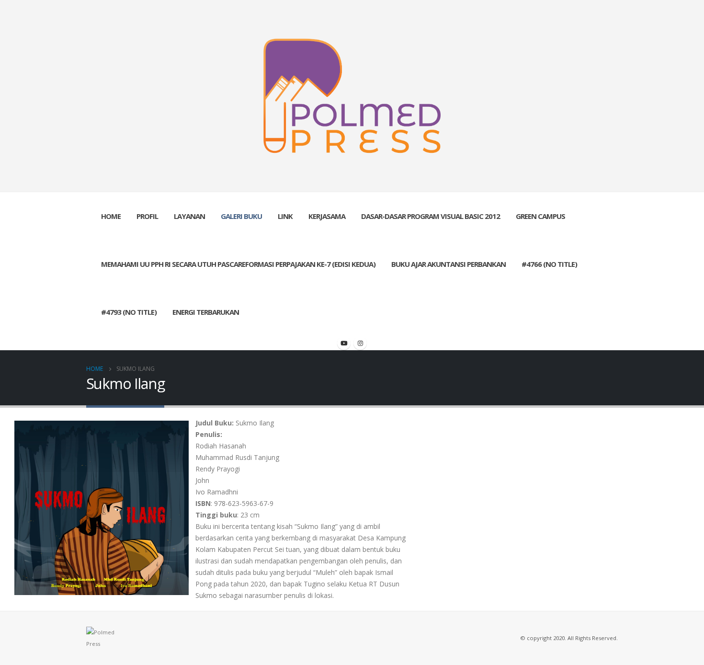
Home (111, 216)
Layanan (189, 216)
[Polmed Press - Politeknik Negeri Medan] (352, 96)
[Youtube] (344, 343)
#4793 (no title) (129, 312)
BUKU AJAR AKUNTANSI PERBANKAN (448, 264)
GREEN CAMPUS (540, 216)
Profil (147, 216)
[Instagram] (360, 343)
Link (285, 216)
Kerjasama (326, 216)
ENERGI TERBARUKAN (205, 312)
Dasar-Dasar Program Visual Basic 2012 (430, 216)
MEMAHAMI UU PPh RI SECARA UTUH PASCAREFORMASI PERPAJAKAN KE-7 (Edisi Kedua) (238, 264)
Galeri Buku (241, 216)
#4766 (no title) (549, 264)
